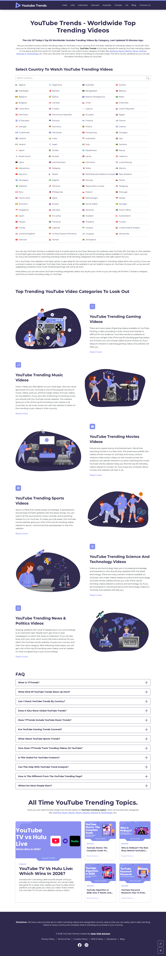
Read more (96, 352)
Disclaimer (112, 939)
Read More (92, 856)
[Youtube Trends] (31, 5)
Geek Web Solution (100, 934)
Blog (122, 939)
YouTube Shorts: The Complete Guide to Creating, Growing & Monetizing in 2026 (97, 849)
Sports (128, 51)
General (22, 864)
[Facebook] (80, 945)
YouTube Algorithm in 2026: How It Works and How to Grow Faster (99, 891)
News (135, 51)
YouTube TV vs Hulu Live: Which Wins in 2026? (46, 871)
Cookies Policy (81, 939)
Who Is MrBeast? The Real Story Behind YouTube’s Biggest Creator (134, 849)
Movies (142, 51)
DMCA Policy (97, 939)
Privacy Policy (48, 939)
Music (121, 51)
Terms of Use (64, 939)
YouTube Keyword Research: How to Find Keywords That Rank (132, 891)
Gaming (114, 51)
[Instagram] (86, 945)
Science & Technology (27, 54)
